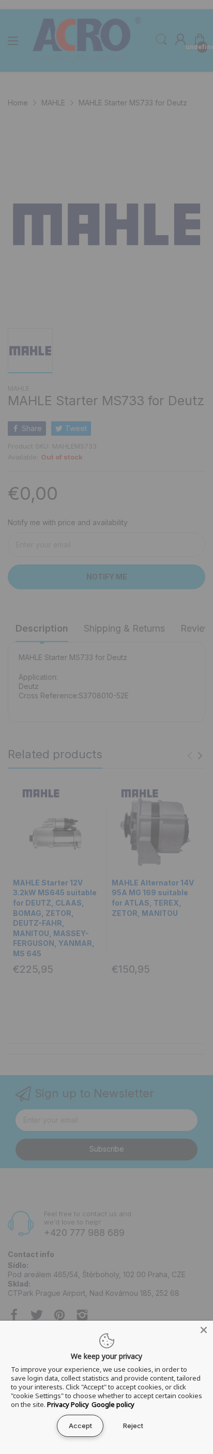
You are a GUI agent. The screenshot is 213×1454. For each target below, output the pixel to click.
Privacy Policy (68, 1404)
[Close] (204, 1330)
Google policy (113, 1404)
